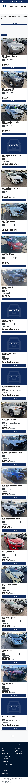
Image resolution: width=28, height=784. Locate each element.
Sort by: (13, 29)
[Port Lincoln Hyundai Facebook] (3, 1)
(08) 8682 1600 (21, 1)
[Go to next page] (18, 736)
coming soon (5, 761)
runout (3, 751)
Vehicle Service (18, 747)
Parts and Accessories (20, 748)
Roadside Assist (18, 751)
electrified (4, 748)
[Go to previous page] (9, 736)
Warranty (17, 750)
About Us (4, 767)
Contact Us (4, 770)
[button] (25, 11)
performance (5, 753)
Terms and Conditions (7, 772)
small (3, 750)
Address (13, 1)
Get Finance (14, 68)
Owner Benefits (19, 753)
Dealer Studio (10, 782)
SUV (3, 747)
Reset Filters (4, 35)
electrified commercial (7, 760)
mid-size (4, 755)
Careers (4, 768)
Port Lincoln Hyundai (18, 6)
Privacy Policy (5, 773)
